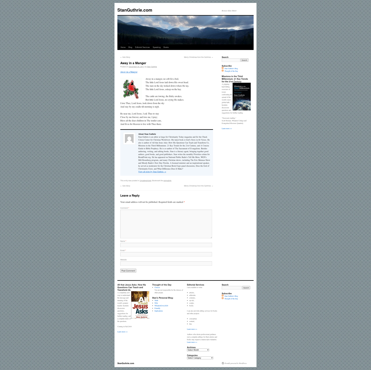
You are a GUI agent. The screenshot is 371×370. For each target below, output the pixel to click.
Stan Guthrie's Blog (231, 68)
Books (166, 47)
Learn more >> (227, 128)
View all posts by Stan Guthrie (152, 171)
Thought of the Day (231, 71)
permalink (167, 180)
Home (123, 47)
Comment (124, 208)
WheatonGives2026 (161, 305)
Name (123, 241)
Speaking (157, 47)
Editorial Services (142, 47)
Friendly (157, 308)
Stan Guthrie (152, 66)
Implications (158, 311)
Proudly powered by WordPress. (236, 363)
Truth (156, 300)
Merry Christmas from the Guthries (198, 57)
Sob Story (125, 57)
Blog (130, 47)
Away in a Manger (128, 71)
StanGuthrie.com (134, 10)
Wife (156, 303)
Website (123, 259)
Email (123, 250)
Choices (157, 287)
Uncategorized (145, 180)
